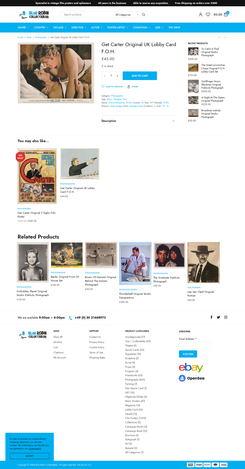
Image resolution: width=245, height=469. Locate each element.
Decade (58, 27)
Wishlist (57, 342)
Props (128, 366)
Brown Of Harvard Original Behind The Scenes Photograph (100, 281)
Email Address (188, 338)
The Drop (174, 27)
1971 (152, 102)
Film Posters (24, 208)
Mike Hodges (116, 106)
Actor (95, 27)
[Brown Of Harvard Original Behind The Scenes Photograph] (101, 255)
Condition (140, 27)
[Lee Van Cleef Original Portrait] (203, 262)
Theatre (129, 345)
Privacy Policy (96, 342)
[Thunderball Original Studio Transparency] (135, 263)
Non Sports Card (134, 388)
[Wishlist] (208, 14)
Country (39, 27)
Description (109, 121)
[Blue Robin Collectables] (34, 15)
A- (155, 106)
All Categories (132, 452)
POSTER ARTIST (116, 27)
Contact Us (95, 337)
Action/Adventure (116, 102)
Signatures (130, 354)
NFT (127, 392)
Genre (22, 27)
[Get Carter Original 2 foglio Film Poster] (37, 176)
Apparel (129, 448)
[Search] (143, 14)
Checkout (58, 352)
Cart (55, 347)
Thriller (129, 102)
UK (142, 102)
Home (20, 37)
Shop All (57, 337)
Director (77, 27)
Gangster (117, 99)
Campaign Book (133, 431)
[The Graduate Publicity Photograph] (169, 255)
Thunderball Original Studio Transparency (135, 296)
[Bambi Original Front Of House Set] (67, 255)
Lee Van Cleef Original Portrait (200, 294)
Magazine (130, 405)
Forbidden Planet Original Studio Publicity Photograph (33, 293)
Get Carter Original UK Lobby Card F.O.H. (77, 190)
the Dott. (88, 464)
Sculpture (130, 358)
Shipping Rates (97, 357)
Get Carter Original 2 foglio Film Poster (37, 215)
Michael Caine (136, 106)
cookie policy (35, 448)
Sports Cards (132, 349)
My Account (59, 357)
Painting (129, 384)
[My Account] (200, 14)
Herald (128, 414)
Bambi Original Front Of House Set (65, 279)
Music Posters (132, 401)
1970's (166, 102)
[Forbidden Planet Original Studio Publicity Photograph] (33, 262)
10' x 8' (165, 106)
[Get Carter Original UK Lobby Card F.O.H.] (79, 163)
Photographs (41, 37)
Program (130, 371)
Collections (131, 422)
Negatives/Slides (128, 289)
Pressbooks (131, 375)
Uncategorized (133, 337)
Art (126, 443)
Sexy (125, 99)
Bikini (109, 99)
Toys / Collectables (135, 341)
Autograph (130, 439)
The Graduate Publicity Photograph (166, 279)
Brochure (130, 435)
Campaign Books (134, 426)
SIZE (157, 27)
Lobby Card (131, 409)
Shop (29, 37)
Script (128, 362)
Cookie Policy (96, 347)
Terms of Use (96, 352)
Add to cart (140, 76)
